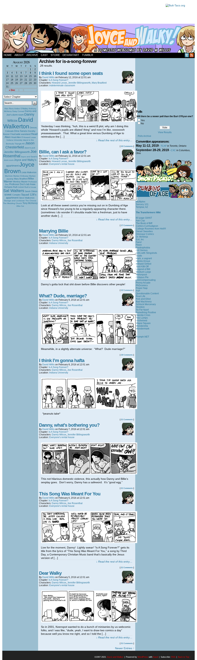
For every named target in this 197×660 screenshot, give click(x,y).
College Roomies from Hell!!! (151, 228)
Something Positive (146, 312)
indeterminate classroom (62, 85)
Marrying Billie (53, 231)
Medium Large (143, 272)
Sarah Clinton (31, 191)
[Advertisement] (82, 12)
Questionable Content (147, 293)
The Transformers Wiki (148, 212)
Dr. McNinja (142, 236)
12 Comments (127, 290)
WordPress (143, 657)
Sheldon (140, 307)
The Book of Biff (144, 223)
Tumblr (87, 55)
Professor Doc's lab (19, 184)
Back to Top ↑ (184, 657)
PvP (138, 290)
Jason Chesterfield (20, 145)
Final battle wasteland (20, 134)
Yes (143, 120)
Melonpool (141, 274)
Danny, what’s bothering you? (69, 425)
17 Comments (127, 225)
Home (8, 55)
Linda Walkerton (28, 172)
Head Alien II (17, 137)
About (19, 55)
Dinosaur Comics (145, 234)
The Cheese (30, 201)
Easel (155, 657)
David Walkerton (18, 123)
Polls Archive (144, 136)
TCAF (164, 146)
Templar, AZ (142, 207)
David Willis (48, 77)
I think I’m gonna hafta (61, 360)
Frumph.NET (142, 336)
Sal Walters (13, 190)
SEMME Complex (12, 195)
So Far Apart (142, 309)
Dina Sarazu (20, 131)
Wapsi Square (143, 323)
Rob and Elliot (143, 299)
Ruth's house (30, 187)
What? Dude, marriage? (63, 295)
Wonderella (142, 326)
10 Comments (127, 146)
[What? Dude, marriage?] (89, 343)
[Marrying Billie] (89, 278)
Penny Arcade (143, 282)
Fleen (139, 245)
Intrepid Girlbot (143, 263)
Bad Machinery (144, 301)
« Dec (12, 90)
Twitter (186, 55)
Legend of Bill (143, 269)
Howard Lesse (29, 137)
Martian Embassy (20, 176)
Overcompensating (146, 280)
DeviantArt (71, 55)
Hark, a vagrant (144, 258)
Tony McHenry (30, 203)
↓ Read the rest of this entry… (114, 140)
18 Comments (127, 355)
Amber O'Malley (21, 108)
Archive (32, 55)
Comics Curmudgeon (147, 226)
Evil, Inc (140, 239)
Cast (44, 55)
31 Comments (127, 643)
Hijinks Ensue (143, 261)
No (142, 123)
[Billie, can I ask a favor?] (89, 199)
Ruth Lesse (18, 187)
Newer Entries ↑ (124, 648)
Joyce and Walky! (99, 39)
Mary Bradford (21, 179)
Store (55, 55)
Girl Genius (142, 250)
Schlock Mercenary (146, 304)
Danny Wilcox (59, 240)
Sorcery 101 (142, 204)
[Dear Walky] (89, 621)
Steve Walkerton (26, 198)
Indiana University (14, 140)
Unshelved (141, 320)
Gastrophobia (143, 247)
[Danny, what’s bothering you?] (89, 473)
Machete (9, 176)
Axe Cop (140, 220)
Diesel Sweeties (144, 231)
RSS (191, 55)
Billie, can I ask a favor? (63, 151)
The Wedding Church (12, 203)
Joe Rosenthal (20, 153)
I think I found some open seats (71, 73)
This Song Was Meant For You (69, 493)
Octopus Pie (142, 277)
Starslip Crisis (143, 315)
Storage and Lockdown (14, 201)
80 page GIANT (144, 218)
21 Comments (127, 420)
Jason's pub (29, 148)
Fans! (139, 242)
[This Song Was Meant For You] (89, 542)
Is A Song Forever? (58, 80)
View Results (165, 132)
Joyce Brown (19, 167)
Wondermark (142, 328)
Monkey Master (20, 181)
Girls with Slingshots (146, 253)
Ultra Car (20, 206)
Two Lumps (142, 317)
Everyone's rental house (61, 164)
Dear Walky (50, 573)
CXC (173, 150)
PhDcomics (142, 285)
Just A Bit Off (142, 266)
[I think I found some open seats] (89, 120)
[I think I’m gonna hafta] (89, 408)
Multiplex (140, 201)
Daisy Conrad (18, 111)
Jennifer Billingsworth (17, 152)
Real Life (140, 296)
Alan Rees (9, 108)
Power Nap (142, 288)
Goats (139, 255)
